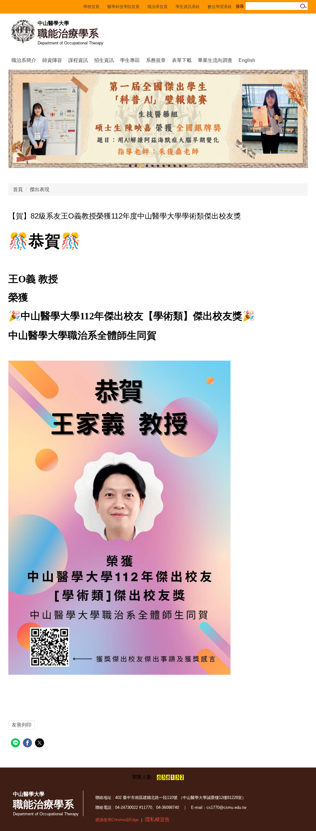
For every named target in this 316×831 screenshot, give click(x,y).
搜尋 (302, 6)
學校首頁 (91, 6)
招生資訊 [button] (104, 60)
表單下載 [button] (182, 60)
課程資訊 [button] (78, 60)
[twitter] (40, 743)
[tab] (130, 166)
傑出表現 (39, 189)
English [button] (247, 60)
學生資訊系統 (188, 6)
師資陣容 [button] (52, 60)
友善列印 (21, 724)
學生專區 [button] (130, 60)
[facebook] (28, 743)
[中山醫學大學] (23, 31)
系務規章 (156, 60)
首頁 (18, 189)
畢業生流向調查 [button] (215, 60)
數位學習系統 (220, 6)
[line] (16, 743)
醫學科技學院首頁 (123, 6)
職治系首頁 (158, 6)
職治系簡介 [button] (23, 60)
